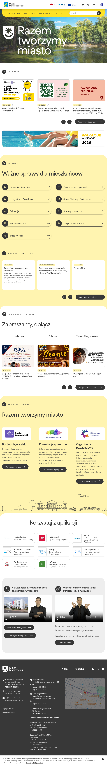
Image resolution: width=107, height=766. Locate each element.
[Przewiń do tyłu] (63, 122)
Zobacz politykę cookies (34, 763)
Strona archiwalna (8, 712)
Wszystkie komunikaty (88, 297)
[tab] (19, 337)
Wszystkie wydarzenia (88, 387)
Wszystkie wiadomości (87, 121)
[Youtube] (93, 4)
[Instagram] (88, 4)
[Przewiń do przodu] (69, 122)
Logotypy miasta (8, 708)
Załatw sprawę (14, 13)
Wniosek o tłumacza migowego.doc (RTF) (75, 630)
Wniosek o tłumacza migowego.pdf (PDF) (75, 626)
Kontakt (59, 13)
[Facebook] (82, 4)
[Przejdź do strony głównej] (12, 669)
